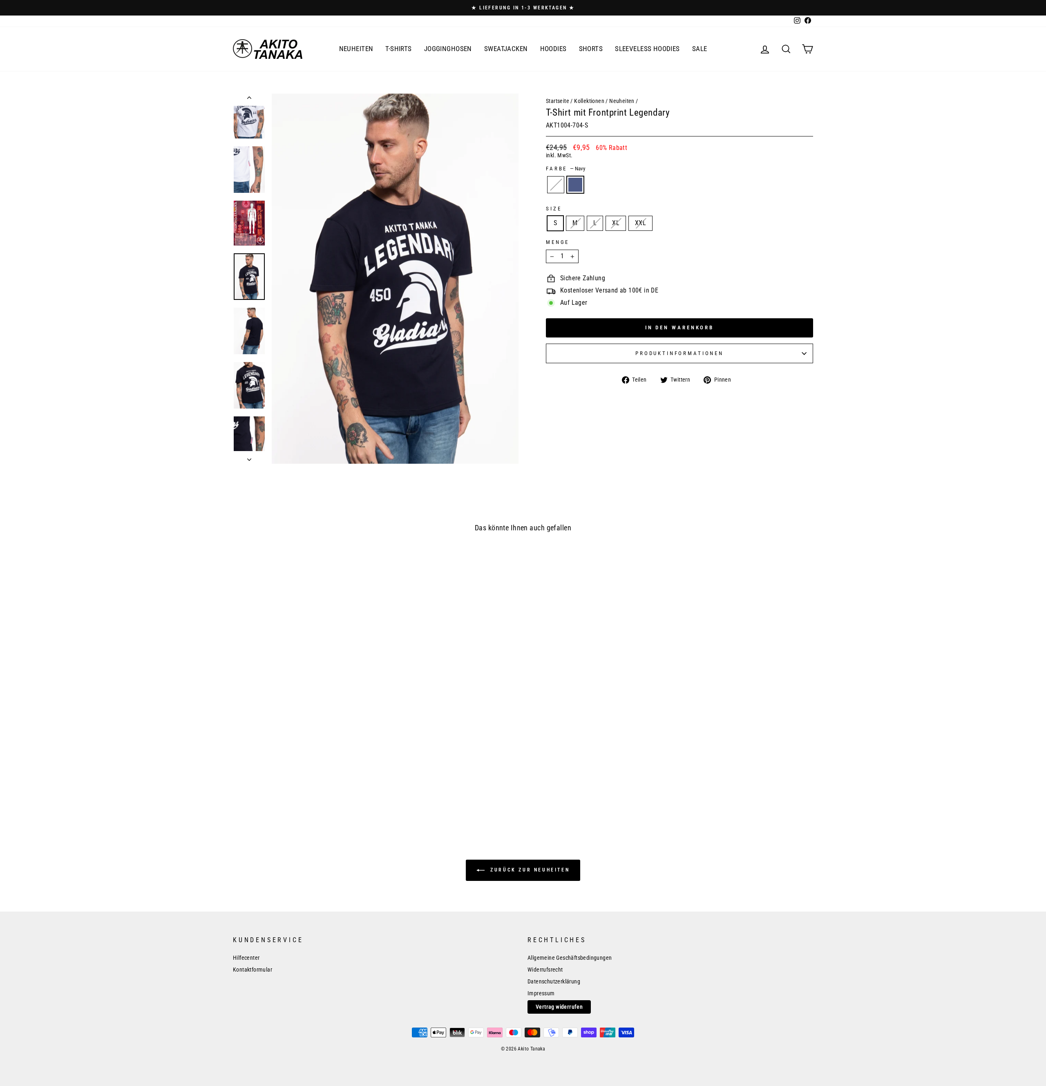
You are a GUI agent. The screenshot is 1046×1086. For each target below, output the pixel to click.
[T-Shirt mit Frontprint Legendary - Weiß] (295, 790)
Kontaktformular (252, 969)
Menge (557, 242)
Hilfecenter (246, 957)
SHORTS (591, 49)
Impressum (541, 993)
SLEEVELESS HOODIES (647, 49)
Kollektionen (589, 101)
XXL (640, 223)
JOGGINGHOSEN (448, 49)
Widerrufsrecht (545, 969)
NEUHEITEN (356, 49)
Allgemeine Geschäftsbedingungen (569, 957)
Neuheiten (622, 101)
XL (615, 223)
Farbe (565, 168)
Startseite (557, 101)
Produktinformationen (679, 353)
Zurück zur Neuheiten (529, 870)
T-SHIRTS (398, 49)
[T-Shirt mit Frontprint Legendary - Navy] (308, 790)
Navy (575, 185)
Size (553, 209)
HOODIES (553, 49)
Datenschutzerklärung (553, 981)
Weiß (556, 185)
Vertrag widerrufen (559, 1006)
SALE (699, 49)
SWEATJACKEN (506, 49)
